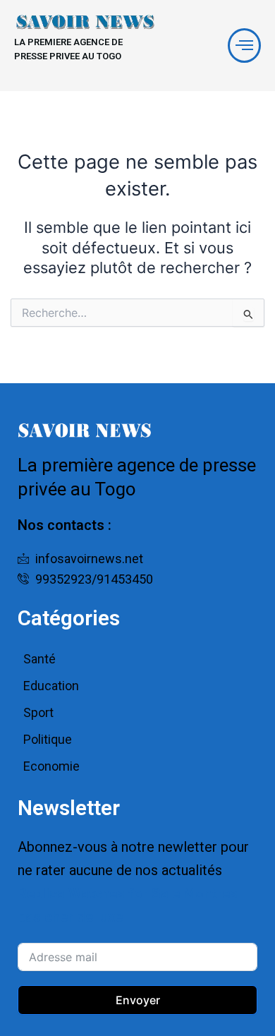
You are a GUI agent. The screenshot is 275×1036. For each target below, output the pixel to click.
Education (51, 685)
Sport (38, 712)
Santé (39, 658)
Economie (51, 766)
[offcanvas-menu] (244, 45)
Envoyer (138, 1000)
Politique (47, 739)
